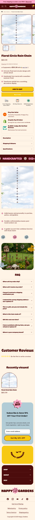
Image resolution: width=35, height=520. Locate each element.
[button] (2, 6)
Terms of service (11, 512)
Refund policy (12, 508)
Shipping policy (24, 512)
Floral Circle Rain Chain (9, 390)
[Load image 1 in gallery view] (6, 48)
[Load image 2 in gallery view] (12, 48)
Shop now (28, 2)
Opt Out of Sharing (17, 504)
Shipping (3, 64)
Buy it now (17, 94)
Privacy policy (23, 508)
